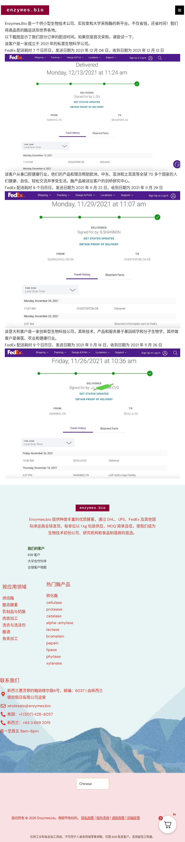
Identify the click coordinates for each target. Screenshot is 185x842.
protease (54, 609)
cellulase (54, 602)
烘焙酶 (8, 598)
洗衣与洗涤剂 (14, 625)
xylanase (54, 663)
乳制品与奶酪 (14, 611)
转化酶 (52, 595)
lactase (52, 629)
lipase (51, 649)
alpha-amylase (59, 622)
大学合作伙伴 (37, 561)
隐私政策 (87, 818)
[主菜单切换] (179, 10)
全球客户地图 (37, 567)
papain (52, 642)
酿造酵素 (10, 604)
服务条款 (102, 818)
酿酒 (6, 631)
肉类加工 (10, 618)
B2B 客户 (34, 555)
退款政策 (118, 818)
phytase (53, 656)
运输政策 (133, 818)
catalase (53, 615)
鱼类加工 (10, 638)
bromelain (55, 636)
